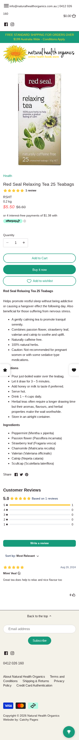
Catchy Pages (29, 719)
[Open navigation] (6, 6)
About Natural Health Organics (24, 676)
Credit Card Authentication (34, 685)
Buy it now (39, 269)
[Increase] (24, 243)
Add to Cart (39, 258)
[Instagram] (12, 24)
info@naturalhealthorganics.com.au (33, 6)
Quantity (8, 235)
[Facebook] (6, 24)
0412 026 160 (13, 663)
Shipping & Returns (36, 681)
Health (7, 176)
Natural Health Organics (43, 715)
